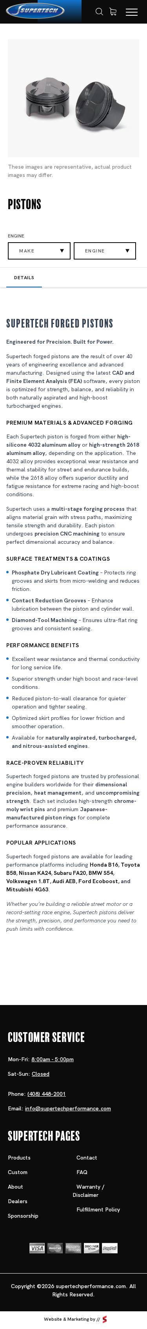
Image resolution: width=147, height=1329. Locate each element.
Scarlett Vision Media (105, 1319)
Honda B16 (104, 864)
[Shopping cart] (112, 12)
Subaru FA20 (70, 872)
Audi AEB (64, 881)
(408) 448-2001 (46, 1093)
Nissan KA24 (35, 872)
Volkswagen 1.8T (28, 881)
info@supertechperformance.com (68, 1108)
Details (24, 277)
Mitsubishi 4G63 (27, 889)
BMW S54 (101, 872)
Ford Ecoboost (98, 881)
